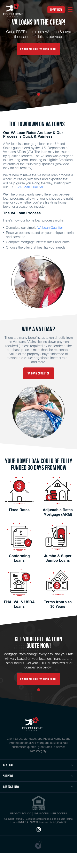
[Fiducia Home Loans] (13, 10)
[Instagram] (39, 829)
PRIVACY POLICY (20, 814)
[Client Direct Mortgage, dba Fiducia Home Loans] (32, 724)
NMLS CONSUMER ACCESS (50, 814)
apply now (56, 9)
